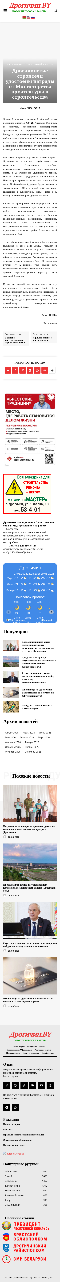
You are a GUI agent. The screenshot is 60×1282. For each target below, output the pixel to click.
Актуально (14, 65)
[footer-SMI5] (30, 1259)
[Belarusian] (24, 16)
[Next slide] (51, 612)
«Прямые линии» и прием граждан (42, 339)
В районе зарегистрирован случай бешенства (15, 340)
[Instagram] (15, 1085)
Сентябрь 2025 (33, 751)
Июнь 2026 (45, 732)
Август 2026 (12, 732)
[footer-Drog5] (30, 1248)
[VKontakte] (32, 1085)
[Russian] (33, 16)
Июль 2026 (29, 732)
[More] (52, 370)
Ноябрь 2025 (32, 747)
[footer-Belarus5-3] (30, 1226)
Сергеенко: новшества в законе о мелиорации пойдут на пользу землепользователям (30, 945)
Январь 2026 (32, 742)
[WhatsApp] (37, 370)
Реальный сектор (40, 65)
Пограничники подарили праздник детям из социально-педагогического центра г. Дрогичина (38, 646)
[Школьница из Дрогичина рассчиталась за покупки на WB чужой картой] (11, 692)
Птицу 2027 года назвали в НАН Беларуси (37, 707)
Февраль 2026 (13, 742)
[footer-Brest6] (30, 1237)
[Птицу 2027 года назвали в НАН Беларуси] (11, 707)
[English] (29, 16)
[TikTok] (24, 1085)
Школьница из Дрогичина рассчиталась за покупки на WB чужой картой (38, 692)
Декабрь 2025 (13, 747)
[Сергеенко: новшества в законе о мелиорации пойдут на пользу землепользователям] (11, 677)
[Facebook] (15, 370)
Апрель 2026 (27, 737)
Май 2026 (10, 737)
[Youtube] (41, 1085)
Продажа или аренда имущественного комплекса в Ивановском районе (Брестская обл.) (39, 662)
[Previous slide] (8, 612)
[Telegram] (30, 370)
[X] (22, 370)
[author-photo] (5, 837)
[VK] (8, 370)
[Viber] (44, 370)
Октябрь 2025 (13, 751)
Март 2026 (44, 737)
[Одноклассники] (50, 1085)
